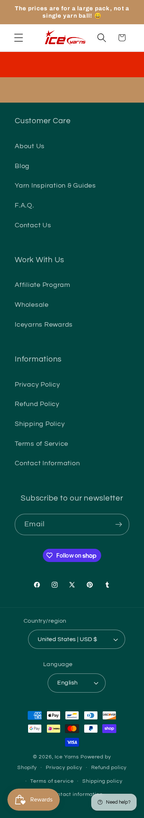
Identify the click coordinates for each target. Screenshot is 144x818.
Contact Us (33, 225)
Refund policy (109, 767)
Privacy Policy (37, 384)
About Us (30, 146)
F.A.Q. (24, 205)
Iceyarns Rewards (44, 324)
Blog (22, 166)
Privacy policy (64, 767)
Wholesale (32, 305)
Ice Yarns (67, 757)
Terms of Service (41, 444)
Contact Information (47, 463)
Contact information (76, 794)
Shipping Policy (40, 424)
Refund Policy (37, 404)
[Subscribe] (119, 524)
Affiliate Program (43, 285)
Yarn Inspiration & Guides (55, 185)
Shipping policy (102, 781)
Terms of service (51, 781)
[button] (18, 38)
